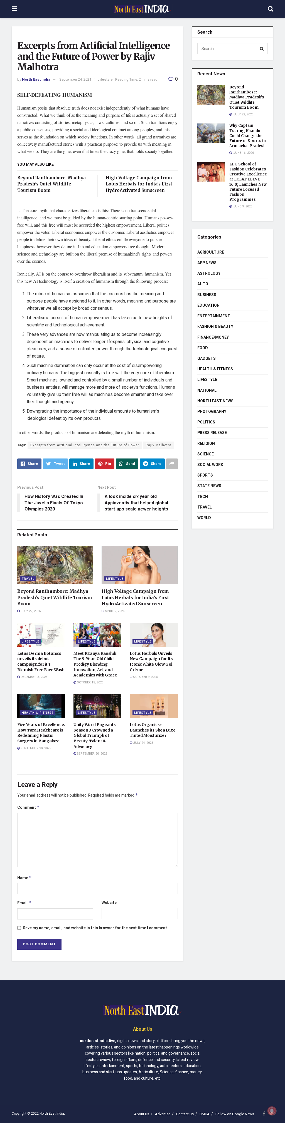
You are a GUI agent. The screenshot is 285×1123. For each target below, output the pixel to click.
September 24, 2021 (75, 79)
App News (207, 263)
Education (208, 305)
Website (109, 903)
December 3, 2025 (33, 677)
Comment (28, 807)
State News (209, 486)
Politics (206, 422)
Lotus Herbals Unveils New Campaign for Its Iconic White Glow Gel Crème (151, 661)
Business (206, 295)
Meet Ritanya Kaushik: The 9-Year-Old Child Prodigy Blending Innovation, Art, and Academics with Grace (95, 664)
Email (24, 903)
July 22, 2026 (30, 611)
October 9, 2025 (145, 677)
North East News (215, 401)
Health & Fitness (38, 712)
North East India (36, 79)
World (204, 518)
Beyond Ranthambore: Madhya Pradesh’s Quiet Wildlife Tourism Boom (51, 184)
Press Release (212, 433)
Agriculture (210, 252)
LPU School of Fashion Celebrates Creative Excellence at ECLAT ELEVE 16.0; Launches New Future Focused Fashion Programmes (248, 182)
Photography (211, 412)
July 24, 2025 (142, 742)
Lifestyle (105, 79)
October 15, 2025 (89, 682)
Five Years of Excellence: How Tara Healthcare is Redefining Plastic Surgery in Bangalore (41, 732)
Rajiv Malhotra (158, 445)
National (207, 390)
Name (24, 878)
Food (202, 348)
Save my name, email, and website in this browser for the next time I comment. (95, 928)
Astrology (208, 273)
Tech (202, 497)
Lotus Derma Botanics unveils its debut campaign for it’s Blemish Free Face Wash (41, 661)
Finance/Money (213, 337)
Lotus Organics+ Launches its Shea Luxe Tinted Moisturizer (152, 730)
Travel (28, 578)
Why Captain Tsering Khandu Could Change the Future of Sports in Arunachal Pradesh (247, 135)
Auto (202, 284)
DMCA (205, 1114)
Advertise (162, 1114)
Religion (206, 444)
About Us (141, 1114)
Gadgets (206, 358)
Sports (205, 475)
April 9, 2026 (114, 611)
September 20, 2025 (35, 748)
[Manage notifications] (271, 1110)
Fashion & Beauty (215, 326)
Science (205, 454)
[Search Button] (262, 48)
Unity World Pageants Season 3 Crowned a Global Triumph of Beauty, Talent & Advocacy (94, 735)
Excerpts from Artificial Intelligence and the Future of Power (84, 445)
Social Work (210, 465)
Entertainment (213, 316)
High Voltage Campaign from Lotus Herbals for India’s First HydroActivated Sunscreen (139, 184)
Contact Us (185, 1114)
